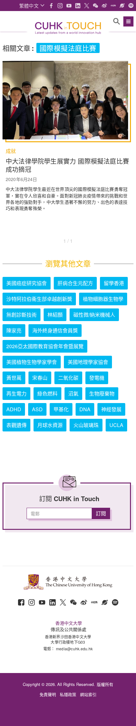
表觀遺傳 (16, 425)
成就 (11, 151)
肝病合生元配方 (75, 283)
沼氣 (73, 393)
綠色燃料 (47, 393)
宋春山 (39, 377)
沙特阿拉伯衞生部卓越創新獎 (39, 298)
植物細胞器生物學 (103, 298)
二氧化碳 (68, 377)
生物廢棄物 (101, 393)
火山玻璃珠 (86, 425)
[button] (31, 5)
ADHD (13, 409)
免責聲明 (48, 694)
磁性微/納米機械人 (94, 314)
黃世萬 (14, 377)
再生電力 (16, 393)
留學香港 (114, 283)
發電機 (96, 377)
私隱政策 (68, 694)
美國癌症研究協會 (26, 283)
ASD (37, 409)
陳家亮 (14, 330)
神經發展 (111, 409)
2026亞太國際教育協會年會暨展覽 (44, 346)
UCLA (116, 425)
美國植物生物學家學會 (31, 362)
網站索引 (88, 694)
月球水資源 (50, 425)
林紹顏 (55, 314)
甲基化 (61, 409)
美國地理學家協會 (88, 362)
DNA (84, 409)
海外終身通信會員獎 (55, 330)
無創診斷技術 (21, 314)
